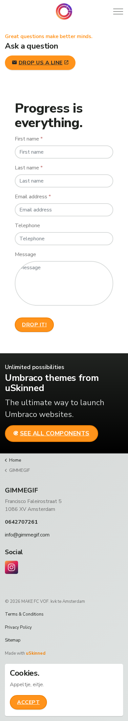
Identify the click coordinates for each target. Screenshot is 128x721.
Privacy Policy (18, 627)
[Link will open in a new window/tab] (11, 567)
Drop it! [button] (34, 324)
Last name (29, 167)
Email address (33, 196)
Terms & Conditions (24, 614)
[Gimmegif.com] (64, 11)
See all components (55, 433)
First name (29, 138)
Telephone (27, 225)
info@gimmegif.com (27, 534)
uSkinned (35, 653)
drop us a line (41, 62)
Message (25, 254)
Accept (28, 702)
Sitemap (13, 640)
